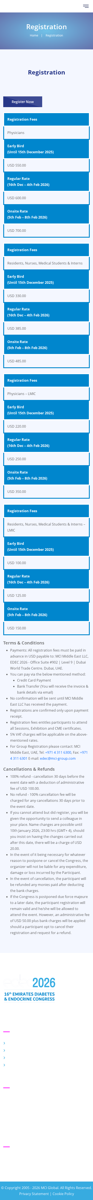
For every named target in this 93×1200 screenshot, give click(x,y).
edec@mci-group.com (58, 758)
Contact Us (17, 1058)
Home (34, 35)
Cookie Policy (63, 1193)
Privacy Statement (34, 1193)
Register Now (23, 101)
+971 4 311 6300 (58, 752)
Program (15, 1050)
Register (14, 1043)
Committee (17, 1065)
